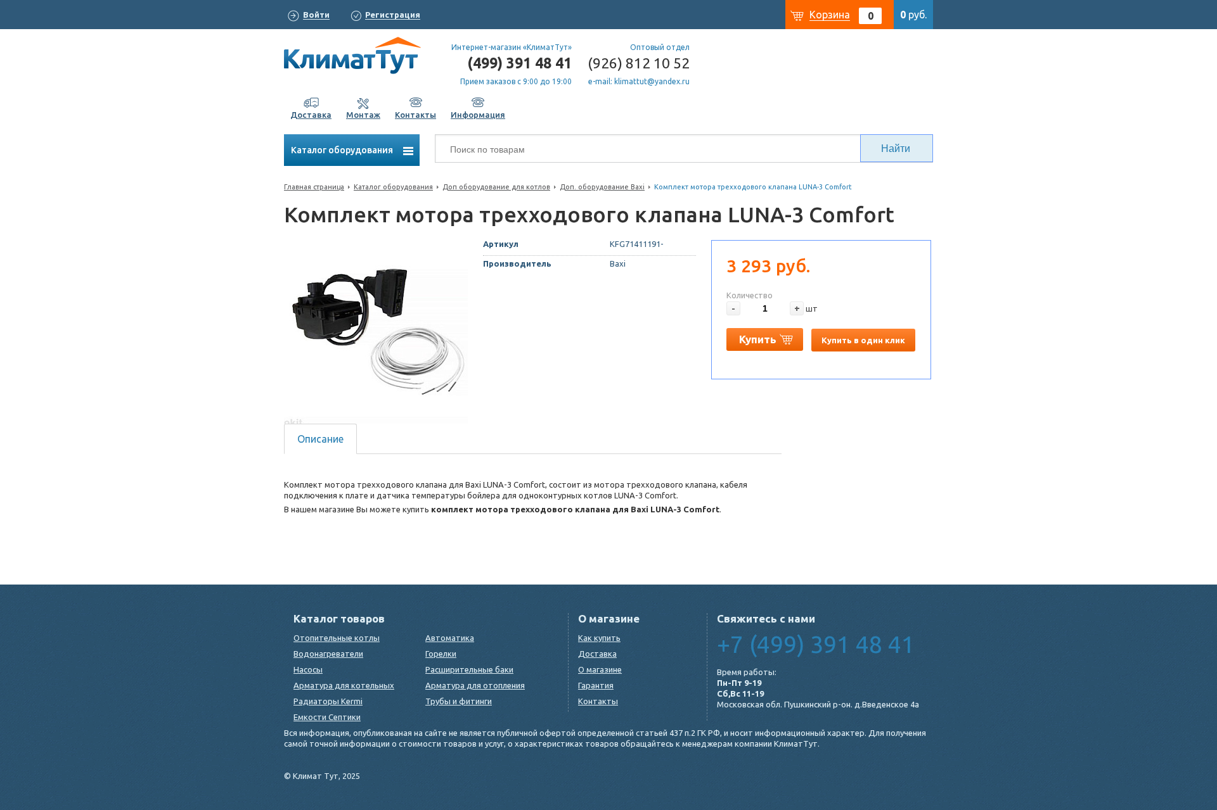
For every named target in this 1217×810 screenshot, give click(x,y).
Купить (757, 339)
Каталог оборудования (343, 150)
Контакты (598, 701)
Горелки (440, 653)
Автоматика (449, 637)
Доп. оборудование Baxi (602, 187)
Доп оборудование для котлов (496, 187)
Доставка (597, 653)
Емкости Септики (327, 716)
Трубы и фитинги (458, 701)
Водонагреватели (328, 653)
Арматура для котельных (343, 685)
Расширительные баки (469, 669)
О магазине (600, 669)
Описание (320, 439)
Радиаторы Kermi (328, 701)
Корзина (829, 14)
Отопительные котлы (336, 637)
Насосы (308, 669)
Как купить (599, 637)
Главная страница (314, 187)
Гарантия (596, 685)
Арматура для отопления (475, 685)
